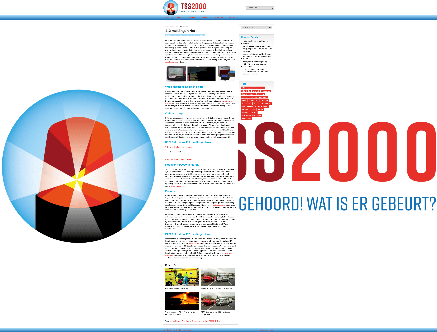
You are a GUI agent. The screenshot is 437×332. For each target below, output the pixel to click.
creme (254, 97)
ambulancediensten (220, 205)
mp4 (261, 103)
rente (259, 115)
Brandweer (196, 321)
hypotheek (264, 100)
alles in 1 (256, 91)
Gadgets (205, 17)
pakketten (245, 112)
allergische (246, 91)
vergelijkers (246, 119)
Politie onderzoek (248, 115)
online (253, 109)
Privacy (271, 330)
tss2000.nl (166, 330)
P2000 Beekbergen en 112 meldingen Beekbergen (215, 313)
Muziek (268, 103)
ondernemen (176, 186)
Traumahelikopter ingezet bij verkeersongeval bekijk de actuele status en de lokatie (255, 71)
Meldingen (192, 17)
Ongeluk (204, 321)
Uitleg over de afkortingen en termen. (179, 147)
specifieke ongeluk (172, 62)
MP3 (255, 103)
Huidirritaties (253, 100)
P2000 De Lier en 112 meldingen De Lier (216, 288)
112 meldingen (175, 321)
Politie (217, 321)
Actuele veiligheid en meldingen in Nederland (255, 42)
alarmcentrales (193, 243)
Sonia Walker (172, 35)
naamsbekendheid (249, 106)
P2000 (211, 321)
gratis (244, 100)
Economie (179, 17)
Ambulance (186, 321)
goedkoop (263, 97)
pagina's (265, 330)
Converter (246, 97)
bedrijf (244, 94)
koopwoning (246, 103)
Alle (261, 330)
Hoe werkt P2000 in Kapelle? (176, 288)
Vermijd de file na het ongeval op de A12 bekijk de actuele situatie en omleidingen (256, 64)
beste (251, 94)
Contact (232, 17)
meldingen (182, 132)
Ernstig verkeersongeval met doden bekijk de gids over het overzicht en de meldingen (257, 48)
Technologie (218, 17)
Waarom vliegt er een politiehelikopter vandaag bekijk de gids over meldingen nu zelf (257, 56)
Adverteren (260, 88)
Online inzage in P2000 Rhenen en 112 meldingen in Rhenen (180, 313)
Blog (167, 17)
